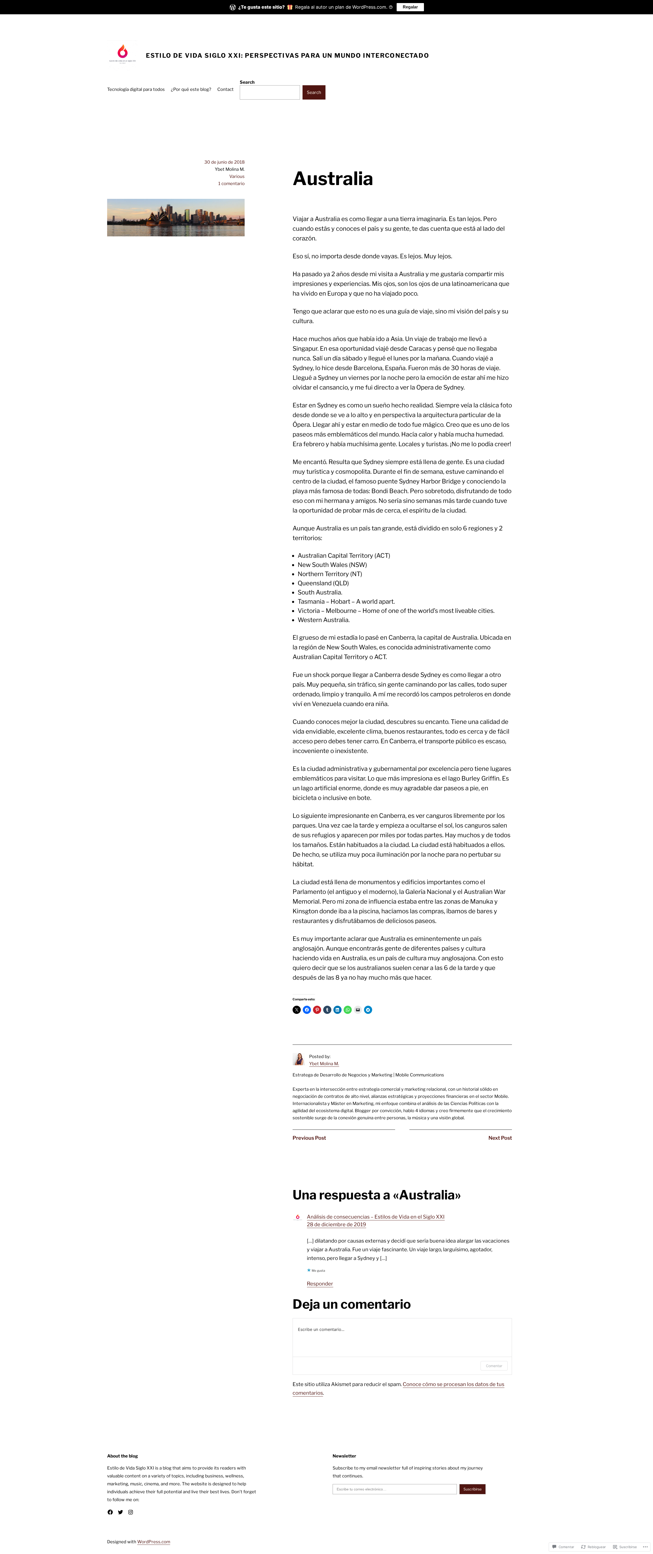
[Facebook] (110, 1512)
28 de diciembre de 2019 (336, 1224)
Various (237, 176)
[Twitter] (120, 1512)
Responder (320, 1284)
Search (247, 82)
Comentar (494, 1366)
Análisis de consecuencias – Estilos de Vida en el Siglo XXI (376, 1217)
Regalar (410, 7)
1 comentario (231, 183)
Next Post (500, 1138)
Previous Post (309, 1138)
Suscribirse (472, 1489)
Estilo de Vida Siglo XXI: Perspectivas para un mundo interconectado (287, 55)
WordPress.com (153, 1541)
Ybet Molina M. (324, 1063)
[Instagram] (131, 1512)
